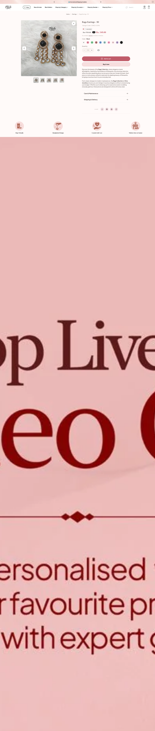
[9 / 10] (55, 80)
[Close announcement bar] (153, 2)
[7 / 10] (42, 80)
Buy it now (106, 64)
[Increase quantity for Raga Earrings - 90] (91, 50)
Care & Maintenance (91, 93)
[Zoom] (74, 23)
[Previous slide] (54, 2)
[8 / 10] (49, 80)
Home (68, 14)
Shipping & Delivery (91, 99)
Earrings (74, 14)
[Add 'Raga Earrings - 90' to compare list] (98, 50)
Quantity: (85, 46)
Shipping (91, 35)
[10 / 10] (61, 80)
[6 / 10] (36, 80)
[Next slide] (101, 2)
